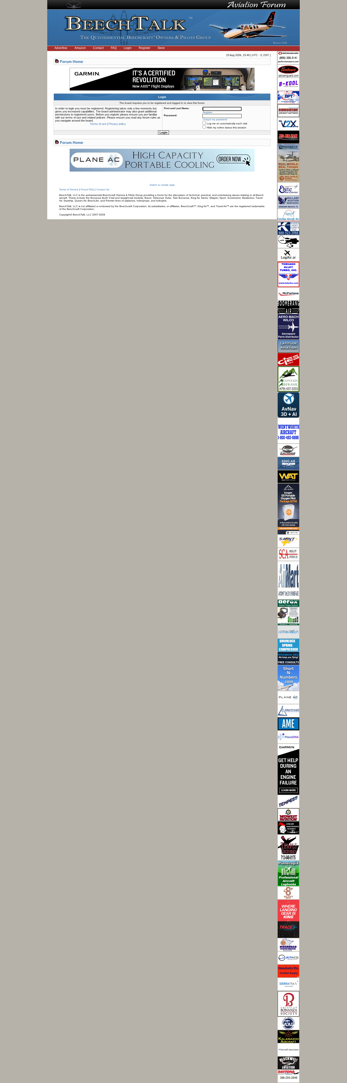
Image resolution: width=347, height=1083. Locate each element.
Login (128, 48)
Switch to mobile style (162, 185)
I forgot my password (215, 119)
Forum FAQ (87, 189)
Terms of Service (68, 189)
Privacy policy (117, 123)
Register (144, 48)
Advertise (60, 48)
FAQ (114, 48)
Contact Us (102, 189)
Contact (98, 48)
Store (161, 48)
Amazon (80, 48)
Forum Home (71, 61)
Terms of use (98, 123)
